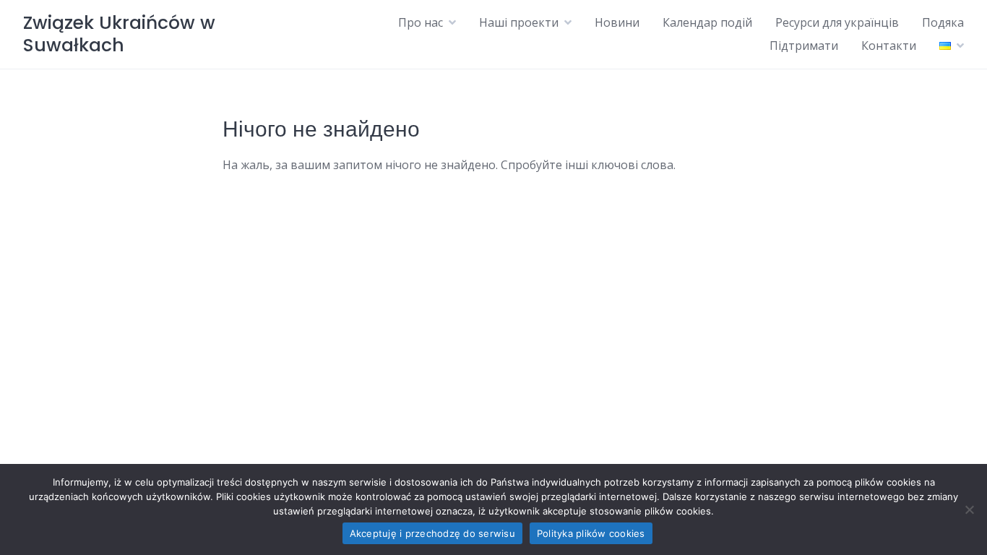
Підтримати (804, 45)
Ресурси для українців (837, 22)
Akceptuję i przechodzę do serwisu (432, 533)
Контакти (888, 45)
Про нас (420, 22)
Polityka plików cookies (591, 533)
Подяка (943, 22)
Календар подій (707, 22)
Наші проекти (519, 22)
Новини (617, 22)
